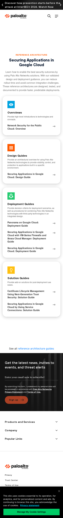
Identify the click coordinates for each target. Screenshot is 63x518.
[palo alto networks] (16, 16)
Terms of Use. (34, 392)
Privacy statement (29, 505)
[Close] (59, 491)
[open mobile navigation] (56, 16)
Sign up (13, 399)
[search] (49, 16)
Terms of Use (11, 485)
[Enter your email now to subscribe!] (31, 380)
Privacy (8, 475)
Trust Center (11, 480)
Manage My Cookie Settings (31, 512)
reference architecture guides (36, 348)
